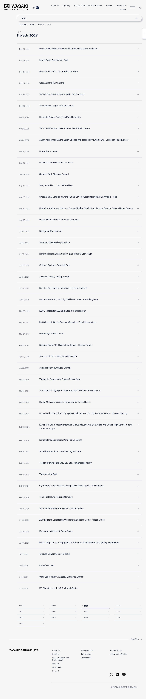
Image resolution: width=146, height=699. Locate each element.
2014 (21, 624)
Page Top (135, 639)
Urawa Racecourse (48, 151)
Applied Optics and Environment (88, 5)
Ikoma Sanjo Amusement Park (53, 60)
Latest (21, 606)
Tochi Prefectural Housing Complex (56, 497)
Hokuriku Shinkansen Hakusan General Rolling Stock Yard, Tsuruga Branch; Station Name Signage (86, 208)
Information (86, 654)
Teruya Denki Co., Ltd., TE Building (56, 185)
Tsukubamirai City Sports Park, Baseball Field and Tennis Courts (69, 390)
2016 (86, 618)
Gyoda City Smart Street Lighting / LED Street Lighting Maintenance (71, 485)
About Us (55, 5)
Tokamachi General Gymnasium (54, 242)
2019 (118, 612)
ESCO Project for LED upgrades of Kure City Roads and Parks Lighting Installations (79, 542)
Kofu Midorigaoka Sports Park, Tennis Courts (60, 440)
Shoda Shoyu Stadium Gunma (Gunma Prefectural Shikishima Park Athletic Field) (78, 197)
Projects (109, 5)
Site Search (140, 8)
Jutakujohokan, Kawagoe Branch (54, 368)
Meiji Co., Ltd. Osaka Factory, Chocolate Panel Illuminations (67, 322)
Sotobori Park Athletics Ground (54, 174)
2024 (86, 606)
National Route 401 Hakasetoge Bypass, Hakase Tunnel (65, 345)
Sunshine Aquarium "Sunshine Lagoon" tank (60, 451)
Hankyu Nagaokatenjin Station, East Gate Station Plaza (65, 254)
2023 (118, 606)
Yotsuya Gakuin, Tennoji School (54, 276)
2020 (86, 612)
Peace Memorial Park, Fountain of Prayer (59, 219)
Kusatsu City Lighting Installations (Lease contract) (63, 288)
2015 (118, 618)
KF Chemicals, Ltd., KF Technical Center (58, 588)
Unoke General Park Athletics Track (56, 162)
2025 (54, 606)
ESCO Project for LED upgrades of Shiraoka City (62, 311)
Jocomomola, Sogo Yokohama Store (56, 105)
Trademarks (86, 658)
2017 (54, 618)
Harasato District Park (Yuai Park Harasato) (60, 117)
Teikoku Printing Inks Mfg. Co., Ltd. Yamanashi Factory (65, 463)
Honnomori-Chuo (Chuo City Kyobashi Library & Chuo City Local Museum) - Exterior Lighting (83, 413)
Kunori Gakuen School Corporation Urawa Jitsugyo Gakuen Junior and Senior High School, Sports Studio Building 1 (85, 427)
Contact (122, 10)
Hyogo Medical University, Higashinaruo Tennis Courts (65, 402)
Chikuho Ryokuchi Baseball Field (54, 265)
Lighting (66, 5)
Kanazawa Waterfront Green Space (56, 531)
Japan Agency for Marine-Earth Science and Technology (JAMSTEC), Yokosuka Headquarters (83, 140)
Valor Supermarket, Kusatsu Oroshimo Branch (61, 577)
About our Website (118, 654)
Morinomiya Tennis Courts (51, 333)
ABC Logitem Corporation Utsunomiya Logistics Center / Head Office (72, 520)
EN (37, 8)
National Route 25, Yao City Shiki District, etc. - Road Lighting (68, 299)
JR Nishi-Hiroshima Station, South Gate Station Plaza (64, 128)
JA (34, 8)
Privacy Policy (116, 650)
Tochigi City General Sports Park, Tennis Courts (62, 94)
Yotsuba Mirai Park (48, 474)
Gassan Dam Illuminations (51, 83)
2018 (21, 618)
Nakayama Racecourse (50, 231)
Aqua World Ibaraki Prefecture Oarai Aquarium (61, 508)
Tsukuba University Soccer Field (54, 554)
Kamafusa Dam (46, 565)
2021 (54, 612)
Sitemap (132, 7)
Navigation (78, 18)
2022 (21, 612)
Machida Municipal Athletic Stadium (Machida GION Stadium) (68, 48)
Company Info (87, 650)
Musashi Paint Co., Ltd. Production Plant (58, 71)
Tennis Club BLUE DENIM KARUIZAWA (58, 356)
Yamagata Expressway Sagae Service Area (59, 379)
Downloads (121, 5)
